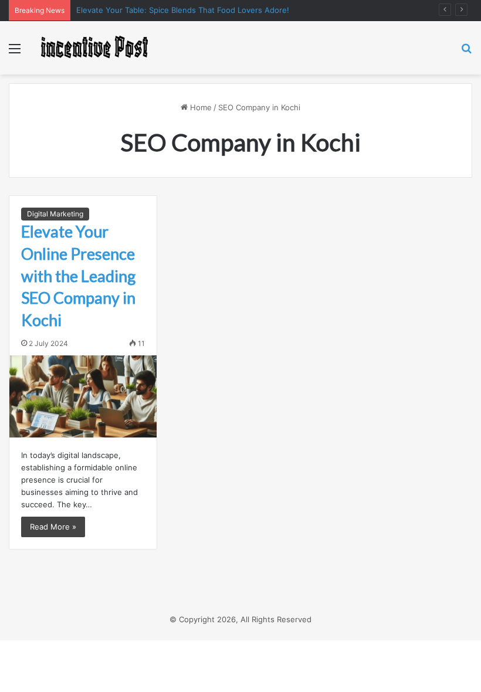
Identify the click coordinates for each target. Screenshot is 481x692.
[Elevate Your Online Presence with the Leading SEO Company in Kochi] (83, 396)
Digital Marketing (55, 213)
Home (200, 107)
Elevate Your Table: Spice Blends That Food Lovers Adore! (182, 10)
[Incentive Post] (94, 47)
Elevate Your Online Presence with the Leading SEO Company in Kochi (78, 276)
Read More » (53, 526)
